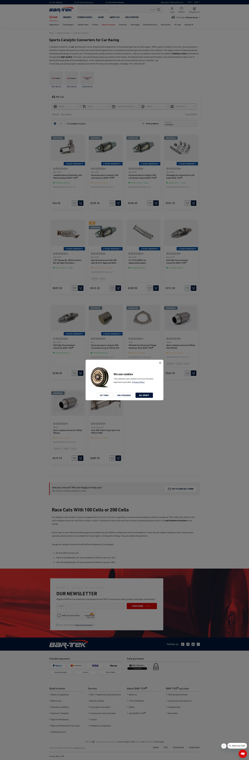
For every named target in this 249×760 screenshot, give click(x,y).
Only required (124, 395)
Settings (104, 395)
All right (144, 395)
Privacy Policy (138, 382)
